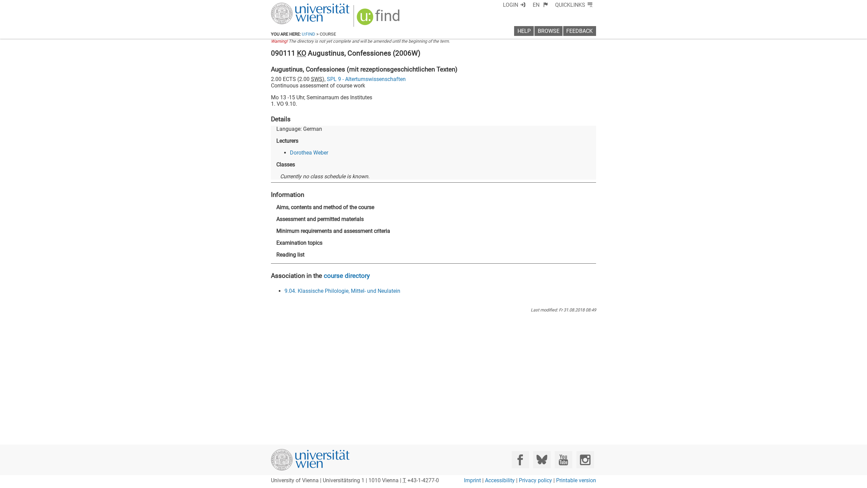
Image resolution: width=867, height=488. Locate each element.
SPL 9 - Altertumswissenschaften (366, 79)
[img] (379, 19)
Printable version (576, 480)
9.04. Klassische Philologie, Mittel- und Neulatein (342, 291)
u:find (308, 34)
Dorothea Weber (309, 152)
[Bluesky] (541, 459)
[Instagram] (585, 459)
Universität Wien (294, 6)
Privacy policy (535, 480)
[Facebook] (520, 459)
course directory (347, 276)
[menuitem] (540, 5)
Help (524, 31)
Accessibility (500, 480)
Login (510, 5)
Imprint (472, 480)
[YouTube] (563, 459)
